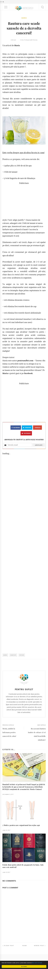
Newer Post (39, 945)
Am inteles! (24, 966)
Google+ (38, 427)
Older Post (9, 945)
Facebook (28, 373)
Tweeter (28, 427)
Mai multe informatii (37, 962)
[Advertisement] (24, 200)
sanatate (13, 655)
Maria (24, 18)
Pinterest (27, 433)
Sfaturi (21, 655)
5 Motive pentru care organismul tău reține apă (21, 825)
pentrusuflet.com (25, 361)
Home (24, 945)
